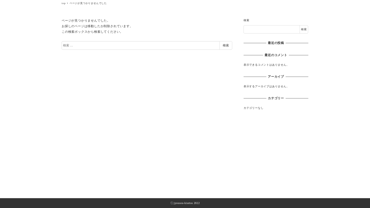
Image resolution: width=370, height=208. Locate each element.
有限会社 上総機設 (25, 5)
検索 (226, 45)
